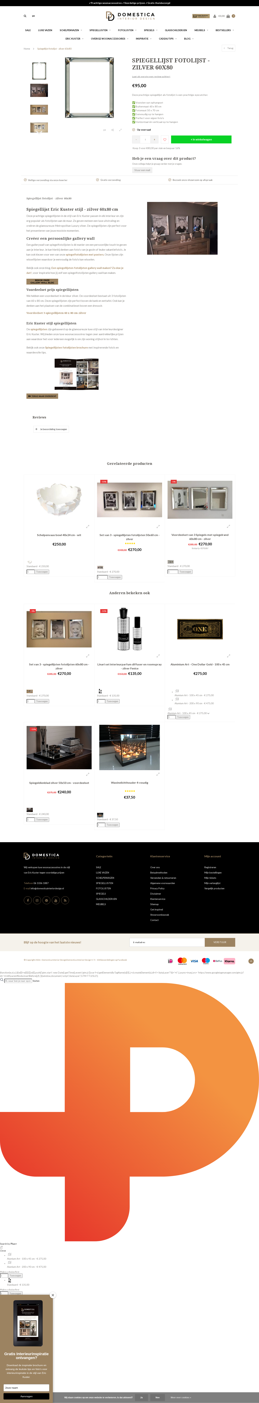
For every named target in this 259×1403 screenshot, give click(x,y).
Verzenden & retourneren (163, 877)
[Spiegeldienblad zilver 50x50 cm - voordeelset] (59, 747)
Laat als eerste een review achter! (151, 76)
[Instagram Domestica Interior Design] (37, 900)
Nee (158, 1397)
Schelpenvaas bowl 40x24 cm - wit (59, 535)
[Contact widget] (1, 1247)
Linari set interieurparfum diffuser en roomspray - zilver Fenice (129, 666)
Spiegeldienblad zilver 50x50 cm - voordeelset (59, 782)
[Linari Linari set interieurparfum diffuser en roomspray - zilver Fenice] (129, 628)
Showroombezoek (159, 914)
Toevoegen (15, 1275)
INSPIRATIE (142, 38)
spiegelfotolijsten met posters (85, 254)
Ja (141, 1397)
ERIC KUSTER (73, 38)
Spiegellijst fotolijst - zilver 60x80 (54, 48)
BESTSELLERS (223, 30)
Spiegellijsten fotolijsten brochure (66, 347)
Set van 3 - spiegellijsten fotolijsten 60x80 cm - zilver (59, 666)
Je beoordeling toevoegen (53, 429)
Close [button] (3, 1250)
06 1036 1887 (41, 883)
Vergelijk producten (214, 888)
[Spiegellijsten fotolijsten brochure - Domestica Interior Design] (76, 374)
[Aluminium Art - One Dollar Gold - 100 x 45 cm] (200, 628)
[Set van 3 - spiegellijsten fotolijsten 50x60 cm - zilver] (129, 499)
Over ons (155, 867)
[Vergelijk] (33, 15)
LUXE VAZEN (45, 30)
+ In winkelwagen (201, 139)
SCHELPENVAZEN (69, 30)
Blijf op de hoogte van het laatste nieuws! (52, 942)
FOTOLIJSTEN (125, 30)
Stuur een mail (142, 170)
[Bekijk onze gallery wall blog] (42, 281)
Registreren (210, 867)
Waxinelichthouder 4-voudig (129, 782)
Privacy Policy (157, 888)
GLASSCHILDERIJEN (176, 30)
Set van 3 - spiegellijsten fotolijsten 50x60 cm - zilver (130, 537)
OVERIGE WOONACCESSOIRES (108, 38)
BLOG (187, 38)
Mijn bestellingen (213, 872)
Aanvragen (26, 1396)
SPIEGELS (149, 30)
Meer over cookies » (181, 1397)
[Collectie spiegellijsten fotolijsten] (42, 396)
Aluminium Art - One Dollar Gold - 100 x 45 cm (200, 664)
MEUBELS (200, 30)
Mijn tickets (210, 877)
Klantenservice (157, 899)
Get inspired (156, 909)
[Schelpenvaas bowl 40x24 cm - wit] (59, 499)
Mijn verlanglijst (212, 883)
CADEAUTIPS (166, 38)
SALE (28, 30)
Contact (154, 920)
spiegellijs (36, 329)
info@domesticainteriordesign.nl (47, 888)
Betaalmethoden (158, 872)
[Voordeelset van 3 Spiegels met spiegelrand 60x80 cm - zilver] (200, 499)
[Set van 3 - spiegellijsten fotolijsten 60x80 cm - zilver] (59, 628)
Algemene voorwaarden (162, 883)
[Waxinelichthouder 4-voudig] (129, 747)
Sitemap (154, 904)
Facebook (122, 960)
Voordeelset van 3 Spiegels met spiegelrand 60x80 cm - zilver (200, 536)
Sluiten (36, 980)
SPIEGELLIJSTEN (98, 30)
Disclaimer (155, 893)
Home (27, 48)
